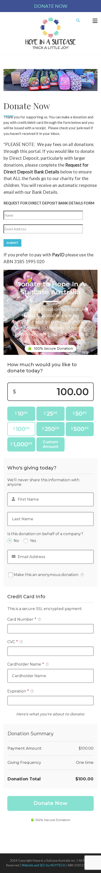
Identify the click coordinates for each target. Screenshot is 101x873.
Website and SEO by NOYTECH (43, 865)
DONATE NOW (50, 6)
